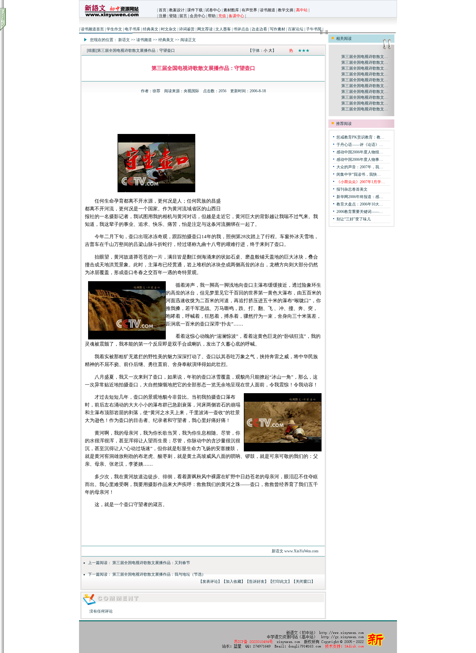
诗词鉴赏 (187, 29)
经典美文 (150, 29)
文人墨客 (223, 29)
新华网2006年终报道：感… (359, 196)
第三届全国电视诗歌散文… (364, 56)
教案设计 (177, 10)
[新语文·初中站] (111, 18)
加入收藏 (233, 581)
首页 (162, 10)
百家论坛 (295, 29)
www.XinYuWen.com (301, 551)
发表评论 (210, 581)
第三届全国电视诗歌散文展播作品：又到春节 (151, 562)
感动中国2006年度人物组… (359, 152)
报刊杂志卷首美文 (352, 189)
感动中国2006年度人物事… (359, 159)
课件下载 (195, 10)
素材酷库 (231, 10)
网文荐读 (205, 29)
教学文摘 (285, 10)
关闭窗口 (303, 581)
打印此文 (280, 581)
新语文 (124, 40)
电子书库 (132, 29)
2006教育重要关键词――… (359, 211)
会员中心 (197, 16)
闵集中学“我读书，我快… (358, 174)
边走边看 (259, 29)
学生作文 (114, 29)
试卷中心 (213, 10)
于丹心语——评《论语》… (359, 144)
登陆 (173, 16)
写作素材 (277, 29)
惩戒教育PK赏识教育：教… (360, 137)
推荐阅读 (344, 123)
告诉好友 (257, 581)
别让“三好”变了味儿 (353, 219)
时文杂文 (168, 29)
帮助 (212, 16)
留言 (183, 16)
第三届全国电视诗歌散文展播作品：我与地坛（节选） (159, 574)
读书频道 (267, 10)
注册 (162, 16)
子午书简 (314, 29)
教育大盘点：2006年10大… (359, 204)
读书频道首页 (92, 29)
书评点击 (241, 29)
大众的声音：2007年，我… (359, 167)
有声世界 (249, 10)
